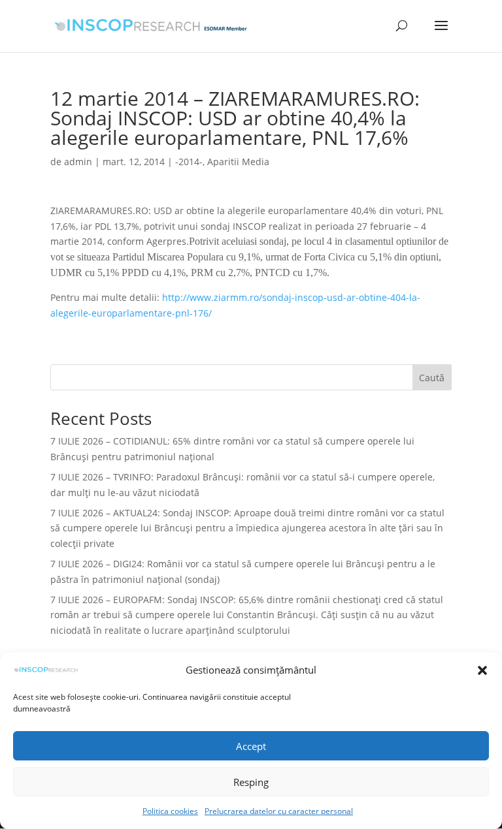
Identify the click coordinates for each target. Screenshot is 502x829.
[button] (482, 670)
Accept (251, 746)
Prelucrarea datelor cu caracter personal (279, 811)
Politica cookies (170, 811)
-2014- (189, 161)
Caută (431, 377)
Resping (251, 782)
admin (78, 161)
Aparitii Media (238, 161)
